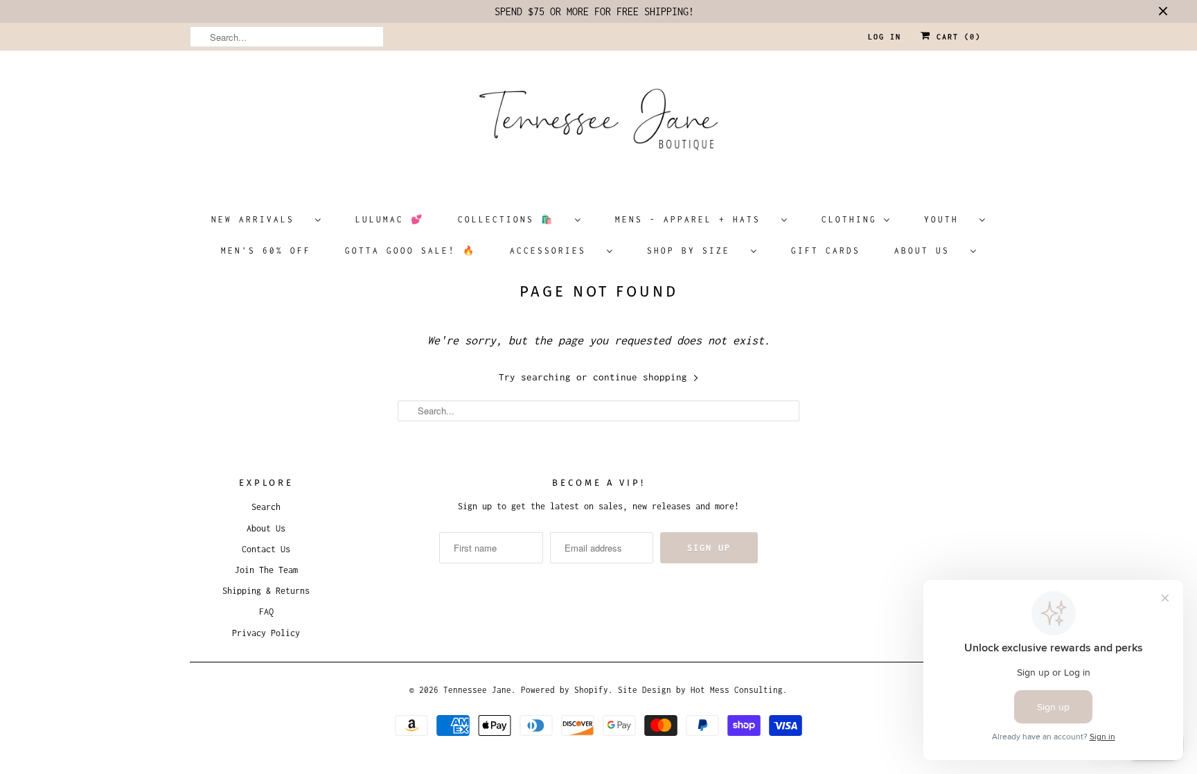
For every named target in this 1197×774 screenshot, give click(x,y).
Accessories (555, 250)
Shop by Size (695, 250)
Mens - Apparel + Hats (694, 219)
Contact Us (266, 549)
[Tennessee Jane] (598, 124)
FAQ (266, 611)
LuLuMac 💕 (389, 219)
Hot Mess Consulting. (739, 689)
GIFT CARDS (825, 250)
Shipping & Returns (266, 591)
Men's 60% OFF (266, 250)
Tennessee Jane (477, 689)
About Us (929, 250)
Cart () (956, 37)
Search (266, 507)
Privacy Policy (266, 633)
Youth (948, 219)
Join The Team (266, 570)
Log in (884, 37)
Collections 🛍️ (513, 219)
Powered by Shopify (564, 689)
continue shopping (643, 376)
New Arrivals (259, 219)
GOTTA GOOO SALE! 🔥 (410, 250)
